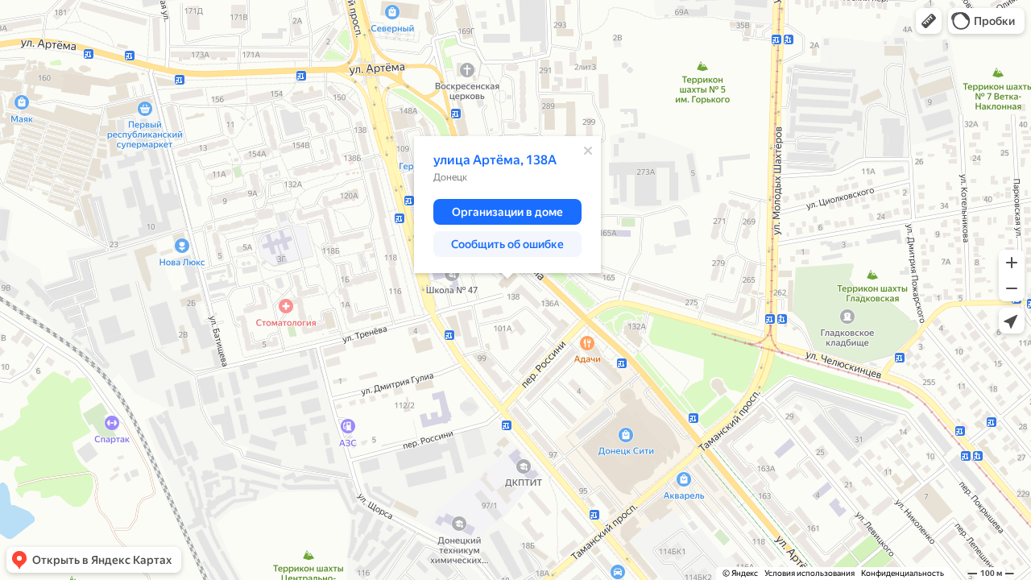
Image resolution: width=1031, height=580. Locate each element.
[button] (929, 21)
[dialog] (507, 204)
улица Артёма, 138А (495, 160)
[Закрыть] (588, 150)
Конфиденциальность (902, 573)
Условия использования (809, 573)
